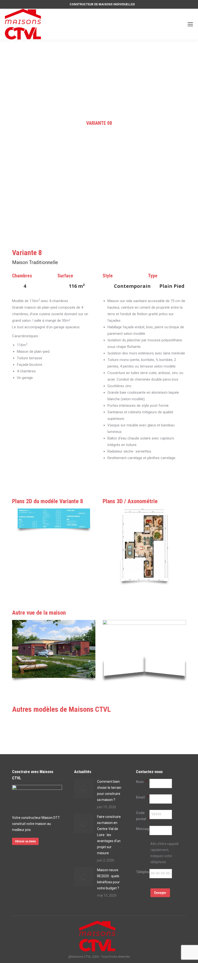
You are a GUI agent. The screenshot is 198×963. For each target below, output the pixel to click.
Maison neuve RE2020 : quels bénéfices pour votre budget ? (108, 879)
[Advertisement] (99, 76)
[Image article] (83, 788)
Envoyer (160, 893)
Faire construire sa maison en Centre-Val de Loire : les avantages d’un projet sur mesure (109, 835)
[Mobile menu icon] (190, 24)
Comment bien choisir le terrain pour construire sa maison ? (109, 791)
